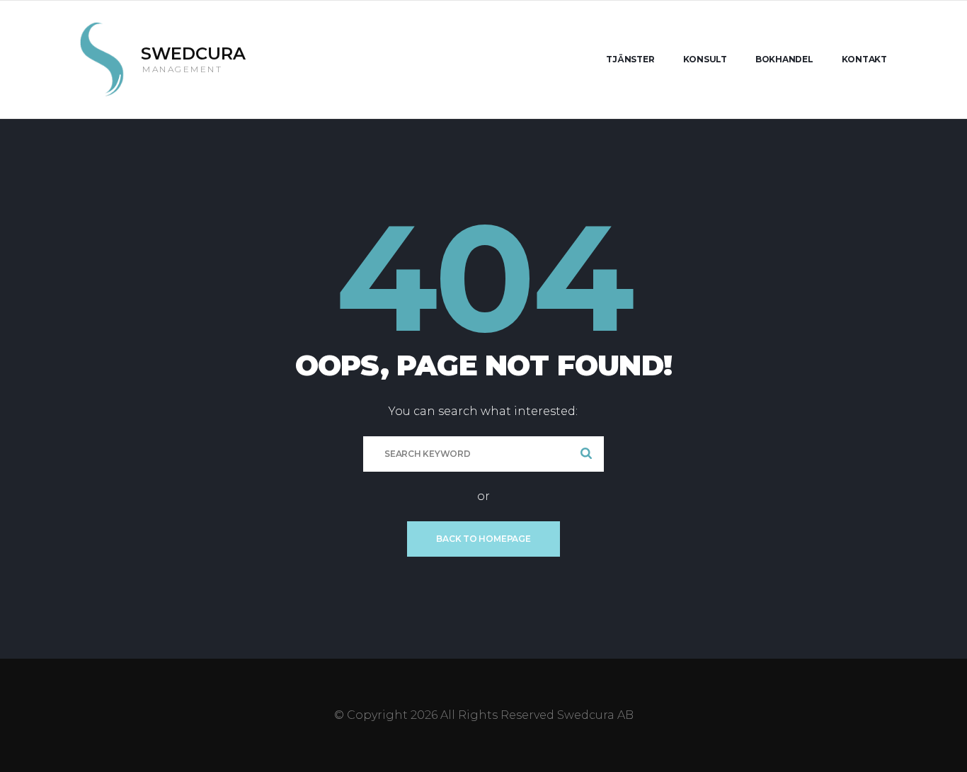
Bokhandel (784, 59)
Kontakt (864, 59)
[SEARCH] (586, 454)
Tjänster (630, 59)
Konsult (705, 59)
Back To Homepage (483, 538)
